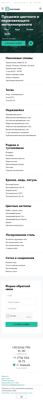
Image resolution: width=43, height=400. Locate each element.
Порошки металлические (14, 170)
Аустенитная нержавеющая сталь (18, 120)
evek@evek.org (21, 354)
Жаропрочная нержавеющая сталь (18, 117)
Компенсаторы (11, 262)
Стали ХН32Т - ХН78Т (14, 71)
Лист (6, 29)
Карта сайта (6, 378)
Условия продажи (8, 380)
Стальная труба (11, 248)
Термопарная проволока (14, 80)
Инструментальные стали (15, 245)
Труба (7, 33)
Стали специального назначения (17, 132)
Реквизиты (5, 376)
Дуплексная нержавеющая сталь (17, 129)
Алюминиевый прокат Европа (16, 219)
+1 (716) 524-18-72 (21, 359)
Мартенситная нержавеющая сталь (18, 126)
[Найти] (40, 9)
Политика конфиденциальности (13, 385)
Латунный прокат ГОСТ (14, 193)
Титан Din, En (10, 100)
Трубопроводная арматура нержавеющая (21, 135)
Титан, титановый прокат (15, 94)
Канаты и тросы (11, 271)
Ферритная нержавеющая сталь (17, 123)
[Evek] (12, 9)
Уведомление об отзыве (10, 383)
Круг (17, 29)
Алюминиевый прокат (13, 213)
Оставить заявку (22, 324)
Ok (21, 396)
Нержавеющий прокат (14, 115)
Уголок (29, 29)
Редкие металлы (11, 161)
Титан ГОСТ (10, 97)
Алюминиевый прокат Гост (15, 216)
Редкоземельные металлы (15, 164)
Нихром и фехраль (12, 77)
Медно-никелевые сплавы (15, 74)
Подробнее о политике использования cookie (17, 393)
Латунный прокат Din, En (15, 196)
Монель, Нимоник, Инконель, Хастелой (20, 65)
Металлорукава (11, 268)
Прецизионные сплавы (14, 68)
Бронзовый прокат (12, 184)
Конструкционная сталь (14, 242)
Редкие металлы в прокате (15, 158)
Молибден (10, 155)
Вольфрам (9, 152)
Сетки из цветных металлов (15, 265)
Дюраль (9, 222)
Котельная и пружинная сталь (16, 239)
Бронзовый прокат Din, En (15, 187)
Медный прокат (11, 190)
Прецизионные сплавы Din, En (16, 63)
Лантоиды (9, 167)
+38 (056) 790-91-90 (21, 2)
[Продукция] (2, 8)
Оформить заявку (13, 43)
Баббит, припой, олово (14, 210)
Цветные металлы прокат (15, 225)
